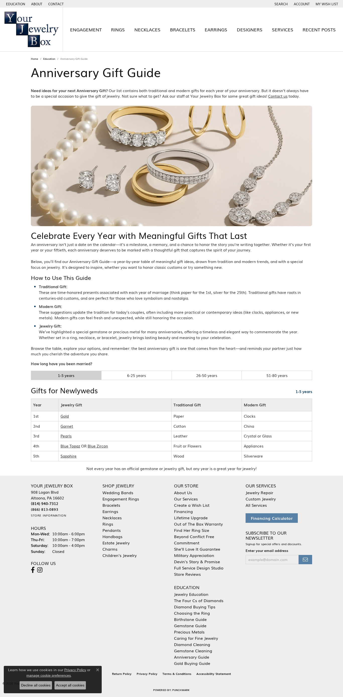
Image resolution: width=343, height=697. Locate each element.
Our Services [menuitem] (186, 499)
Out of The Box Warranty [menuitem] (198, 524)
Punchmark (181, 690)
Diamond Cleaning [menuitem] (192, 644)
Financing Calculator (272, 518)
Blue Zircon (98, 446)
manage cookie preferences (48, 675)
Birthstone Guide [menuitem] (190, 619)
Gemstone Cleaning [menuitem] (193, 651)
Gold (65, 416)
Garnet (67, 426)
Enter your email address (267, 550)
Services (282, 29)
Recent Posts (319, 29)
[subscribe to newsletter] (305, 559)
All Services (256, 505)
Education (49, 58)
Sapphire (69, 456)
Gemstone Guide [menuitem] (190, 625)
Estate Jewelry (116, 543)
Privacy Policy (147, 673)
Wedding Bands (117, 492)
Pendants (111, 530)
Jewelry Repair (259, 492)
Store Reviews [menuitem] (187, 574)
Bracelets (182, 29)
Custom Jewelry (261, 499)
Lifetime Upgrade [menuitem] (191, 518)
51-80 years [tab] (277, 375)
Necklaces (147, 29)
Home (34, 58)
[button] (15, 4)
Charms (110, 549)
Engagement (86, 29)
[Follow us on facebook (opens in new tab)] (33, 570)
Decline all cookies (35, 685)
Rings (118, 29)
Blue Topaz (70, 446)
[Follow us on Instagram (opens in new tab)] (39, 570)
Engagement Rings (120, 499)
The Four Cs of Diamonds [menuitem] (198, 600)
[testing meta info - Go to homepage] (31, 29)
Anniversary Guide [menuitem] (191, 657)
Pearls (66, 436)
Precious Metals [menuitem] (189, 632)
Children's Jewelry (119, 555)
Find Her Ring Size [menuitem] (191, 530)
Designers (249, 29)
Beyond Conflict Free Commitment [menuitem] (194, 539)
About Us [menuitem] (183, 492)
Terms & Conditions (176, 673)
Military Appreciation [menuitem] (194, 555)
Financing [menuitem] (183, 511)
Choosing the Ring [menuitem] (192, 613)
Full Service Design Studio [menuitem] (198, 568)
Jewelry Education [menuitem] (191, 594)
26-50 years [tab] (206, 375)
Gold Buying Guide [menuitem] (192, 663)
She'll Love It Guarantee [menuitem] (197, 549)
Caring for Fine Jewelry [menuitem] (196, 638)
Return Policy (122, 673)
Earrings (216, 29)
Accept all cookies (70, 685)
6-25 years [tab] (136, 375)
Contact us (278, 96)
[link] (36, 4)
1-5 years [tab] (66, 375)
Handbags (112, 536)
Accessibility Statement (213, 673)
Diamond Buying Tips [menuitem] (194, 607)
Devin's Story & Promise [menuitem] (197, 561)
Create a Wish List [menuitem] (191, 505)
